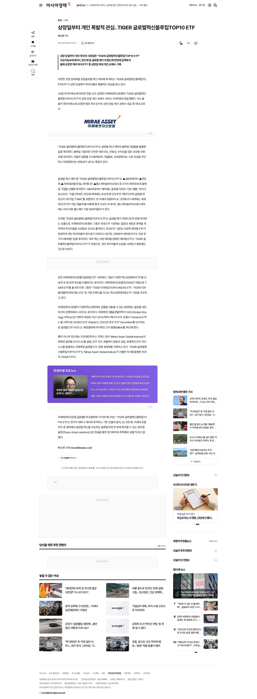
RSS (103, 673)
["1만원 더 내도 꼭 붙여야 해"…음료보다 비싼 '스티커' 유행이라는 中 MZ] (211, 610)
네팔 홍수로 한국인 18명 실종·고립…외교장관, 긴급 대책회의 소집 (148, 590)
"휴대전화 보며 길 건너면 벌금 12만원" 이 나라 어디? (81, 590)
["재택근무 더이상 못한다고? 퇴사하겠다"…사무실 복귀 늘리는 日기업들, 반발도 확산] (211, 648)
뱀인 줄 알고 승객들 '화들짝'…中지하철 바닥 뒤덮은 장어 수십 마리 (203, 426)
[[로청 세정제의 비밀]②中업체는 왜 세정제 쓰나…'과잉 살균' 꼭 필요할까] (211, 622)
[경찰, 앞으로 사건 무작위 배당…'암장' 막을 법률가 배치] (117, 651)
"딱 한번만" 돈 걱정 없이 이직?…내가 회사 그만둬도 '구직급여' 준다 (203, 413)
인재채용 (65, 673)
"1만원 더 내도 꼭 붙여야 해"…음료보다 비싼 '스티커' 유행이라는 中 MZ (188, 607)
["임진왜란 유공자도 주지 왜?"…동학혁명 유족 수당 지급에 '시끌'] (180, 456)
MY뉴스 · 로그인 (197, 5)
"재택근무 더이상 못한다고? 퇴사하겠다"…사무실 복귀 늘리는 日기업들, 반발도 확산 (121, 376)
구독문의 (86, 673)
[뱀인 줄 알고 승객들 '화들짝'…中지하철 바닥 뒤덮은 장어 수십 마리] (180, 430)
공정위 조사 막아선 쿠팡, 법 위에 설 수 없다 (148, 626)
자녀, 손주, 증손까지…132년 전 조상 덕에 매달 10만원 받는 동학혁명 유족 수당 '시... (121, 389)
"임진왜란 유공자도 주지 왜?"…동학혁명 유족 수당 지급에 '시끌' (203, 452)
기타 (66, 20)
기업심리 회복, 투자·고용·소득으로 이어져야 (148, 608)
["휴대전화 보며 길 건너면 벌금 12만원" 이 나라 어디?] (50, 597)
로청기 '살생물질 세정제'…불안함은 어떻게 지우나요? (81, 626)
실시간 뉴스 (81, 5)
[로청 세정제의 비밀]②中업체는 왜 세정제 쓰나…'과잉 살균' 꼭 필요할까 (189, 620)
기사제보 (95, 673)
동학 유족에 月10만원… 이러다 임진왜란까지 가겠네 (81, 608)
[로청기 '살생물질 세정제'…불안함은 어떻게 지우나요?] (50, 633)
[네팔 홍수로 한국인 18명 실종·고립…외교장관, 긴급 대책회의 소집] (117, 597)
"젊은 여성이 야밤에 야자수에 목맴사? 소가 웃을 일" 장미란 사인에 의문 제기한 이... (121, 396)
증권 (60, 20)
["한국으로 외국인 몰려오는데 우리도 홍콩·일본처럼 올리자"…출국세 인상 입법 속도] (211, 635)
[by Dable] (161, 546)
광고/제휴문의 (54, 673)
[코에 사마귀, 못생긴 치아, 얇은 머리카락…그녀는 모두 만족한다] (180, 405)
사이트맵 (146, 673)
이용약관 (127, 673)
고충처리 (137, 673)
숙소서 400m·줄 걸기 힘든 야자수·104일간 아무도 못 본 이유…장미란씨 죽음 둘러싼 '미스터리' (204, 439)
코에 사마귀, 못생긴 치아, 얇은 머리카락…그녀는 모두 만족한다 (203, 400)
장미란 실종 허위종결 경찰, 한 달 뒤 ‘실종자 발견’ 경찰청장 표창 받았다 (120, 383)
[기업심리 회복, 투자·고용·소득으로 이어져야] (117, 615)
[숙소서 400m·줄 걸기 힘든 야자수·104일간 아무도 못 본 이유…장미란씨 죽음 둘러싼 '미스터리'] (180, 443)
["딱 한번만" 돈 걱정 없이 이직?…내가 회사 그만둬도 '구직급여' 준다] (180, 417)
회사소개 (42, 673)
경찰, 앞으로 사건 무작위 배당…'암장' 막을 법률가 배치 (146, 643)
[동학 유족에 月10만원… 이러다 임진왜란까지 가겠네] (50, 615)
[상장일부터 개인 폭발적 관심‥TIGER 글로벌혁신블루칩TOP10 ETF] (102, 121)
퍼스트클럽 (76, 673)
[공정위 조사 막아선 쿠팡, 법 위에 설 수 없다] (117, 633)
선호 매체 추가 (89, 43)
